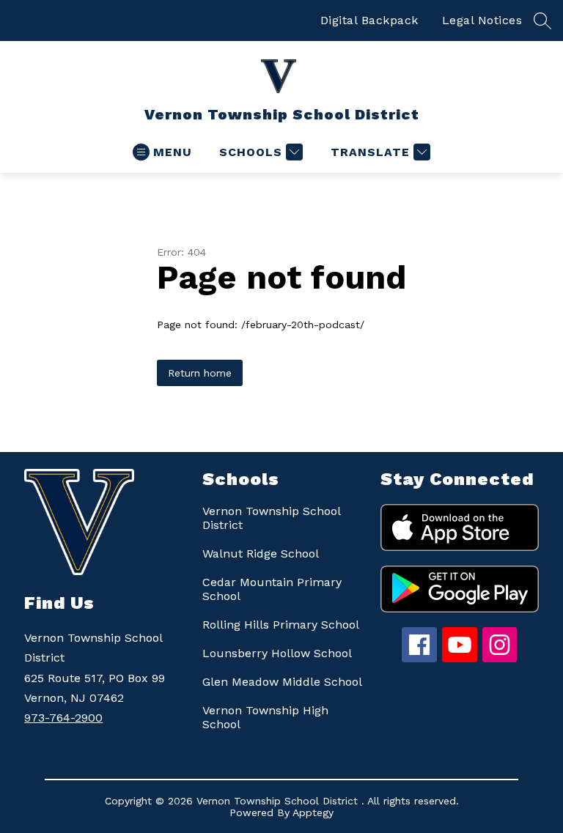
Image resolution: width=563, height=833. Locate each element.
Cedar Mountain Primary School (272, 589)
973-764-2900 (63, 718)
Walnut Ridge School (260, 553)
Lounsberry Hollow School (277, 653)
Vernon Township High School (265, 717)
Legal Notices (482, 20)
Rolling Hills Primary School (280, 625)
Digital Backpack (369, 20)
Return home (200, 373)
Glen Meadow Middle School (282, 682)
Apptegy (313, 812)
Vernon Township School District (271, 518)
